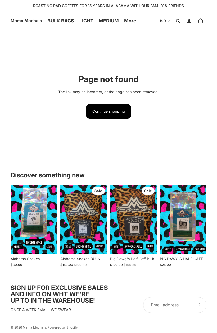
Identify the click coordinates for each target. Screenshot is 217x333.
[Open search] (178, 21)
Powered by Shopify (63, 327)
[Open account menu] (189, 21)
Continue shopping (108, 111)
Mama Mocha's (34, 327)
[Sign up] (198, 305)
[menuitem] (130, 21)
